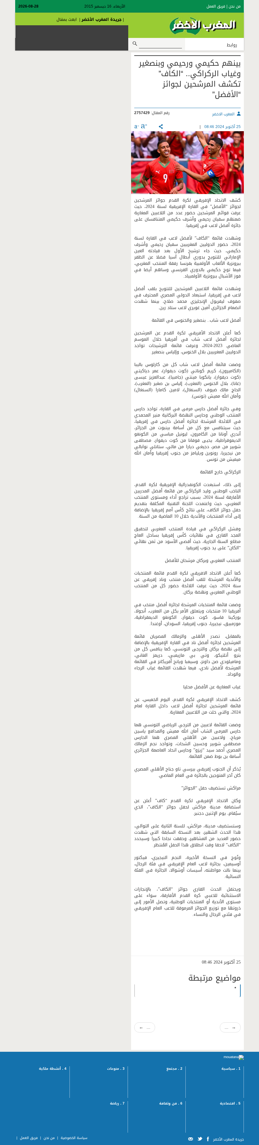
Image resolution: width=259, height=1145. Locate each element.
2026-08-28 (28, 6)
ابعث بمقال (67, 19)
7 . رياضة (117, 1103)
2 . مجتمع (174, 1068)
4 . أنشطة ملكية (52, 1068)
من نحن (235, 6)
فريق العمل (216, 6)
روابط (232, 45)
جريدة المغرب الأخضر (101, 19)
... (144, 1027)
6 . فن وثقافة (170, 1103)
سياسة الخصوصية (74, 1138)
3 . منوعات (115, 1068)
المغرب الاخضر (223, 114)
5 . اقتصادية (230, 1103)
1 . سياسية (230, 1068)
